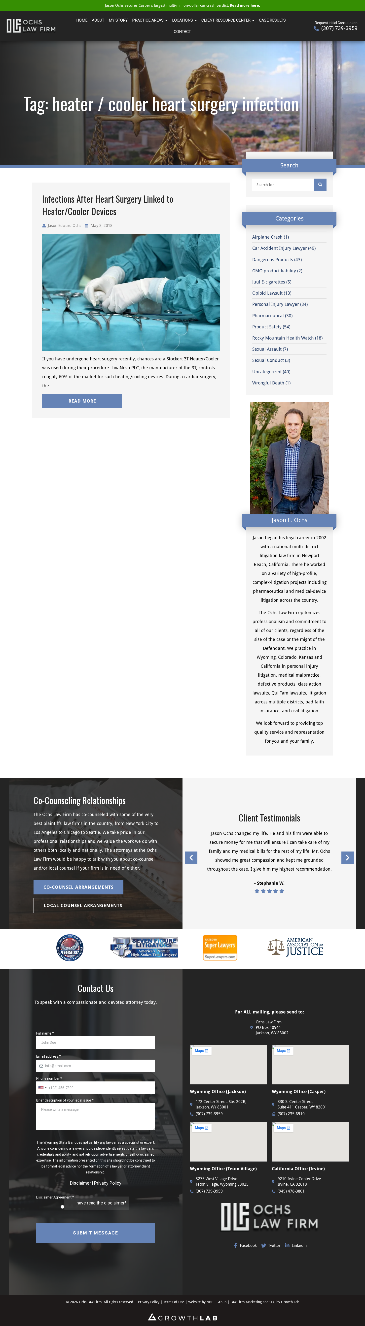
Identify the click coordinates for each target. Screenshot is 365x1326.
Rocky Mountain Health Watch (283, 338)
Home (81, 20)
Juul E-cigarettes (268, 281)
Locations (182, 20)
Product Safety (267, 326)
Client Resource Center (226, 20)
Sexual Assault (267, 349)
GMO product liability (274, 270)
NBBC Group (216, 1302)
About (98, 20)
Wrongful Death (268, 382)
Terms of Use (174, 1302)
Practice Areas (148, 20)
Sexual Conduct (268, 360)
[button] (82, 401)
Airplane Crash (267, 237)
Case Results (272, 20)
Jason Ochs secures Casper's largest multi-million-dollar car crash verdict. (182, 5)
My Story (118, 20)
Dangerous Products (272, 259)
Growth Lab (290, 1302)
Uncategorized (267, 371)
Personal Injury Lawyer (275, 304)
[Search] (320, 185)
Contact (182, 31)
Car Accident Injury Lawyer (279, 248)
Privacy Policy (148, 1302)
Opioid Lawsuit (267, 293)
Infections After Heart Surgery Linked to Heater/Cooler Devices (107, 205)
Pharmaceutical (268, 315)
